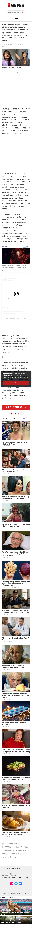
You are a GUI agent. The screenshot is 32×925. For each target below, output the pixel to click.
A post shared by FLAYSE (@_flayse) (16, 318)
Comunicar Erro (14, 413)
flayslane (16, 847)
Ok (16, 383)
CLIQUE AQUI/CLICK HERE (21, 877)
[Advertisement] (16, 89)
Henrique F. (5, 46)
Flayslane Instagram (15, 854)
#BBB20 (8, 847)
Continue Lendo (14, 407)
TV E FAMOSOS (11, 844)
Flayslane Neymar (9, 857)
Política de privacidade (13, 868)
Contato (4, 868)
